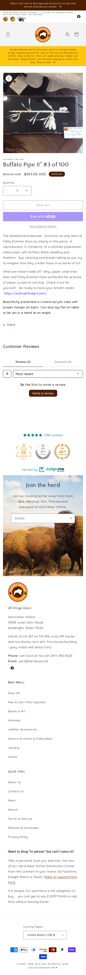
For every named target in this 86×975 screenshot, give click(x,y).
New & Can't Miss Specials (26, 702)
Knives (12, 757)
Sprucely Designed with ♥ (43, 967)
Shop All (14, 693)
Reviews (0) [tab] (23, 361)
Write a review (43, 393)
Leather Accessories (22, 729)
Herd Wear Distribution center (52, 963)
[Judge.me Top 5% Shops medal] (43, 452)
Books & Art (16, 711)
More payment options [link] (43, 226)
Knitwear (14, 720)
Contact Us (16, 791)
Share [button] (11, 324)
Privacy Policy (18, 837)
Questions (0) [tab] (63, 361)
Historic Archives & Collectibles (30, 738)
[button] (8, 34)
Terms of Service (20, 819)
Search (13, 809)
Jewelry (13, 748)
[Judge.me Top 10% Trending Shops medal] (62, 452)
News (12, 800)
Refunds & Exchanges (23, 828)
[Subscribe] (70, 518)
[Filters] (7, 374)
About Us (14, 782)
